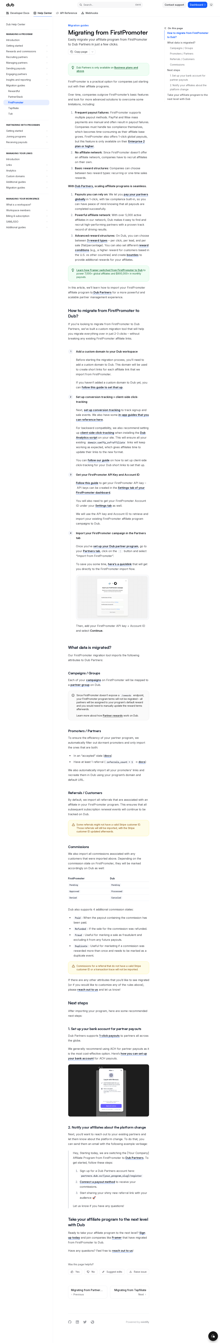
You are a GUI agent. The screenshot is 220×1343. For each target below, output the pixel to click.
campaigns (93, 680)
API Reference (68, 13)
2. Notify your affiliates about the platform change (188, 87)
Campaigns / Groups (181, 48)
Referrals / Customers (182, 59)
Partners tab (91, 551)
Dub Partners (84, 186)
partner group (80, 685)
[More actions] (92, 52)
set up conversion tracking (102, 410)
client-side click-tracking (97, 432)
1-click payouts (109, 1035)
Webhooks (91, 13)
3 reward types (97, 240)
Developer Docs (19, 13)
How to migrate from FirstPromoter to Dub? (187, 35)
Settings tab (103, 505)
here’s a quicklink (120, 564)
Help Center (45, 13)
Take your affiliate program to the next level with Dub (187, 96)
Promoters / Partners (181, 53)
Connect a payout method (97, 1182)
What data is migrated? (181, 42)
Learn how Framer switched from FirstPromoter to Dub (109, 270)
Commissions (177, 64)
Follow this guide (87, 483)
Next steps (173, 70)
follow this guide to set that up (102, 387)
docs (107, 755)
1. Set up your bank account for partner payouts (188, 77)
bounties (133, 255)
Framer (117, 1237)
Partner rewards (113, 715)
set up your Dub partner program (115, 546)
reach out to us (87, 989)
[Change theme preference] (211, 4)
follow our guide (98, 460)
